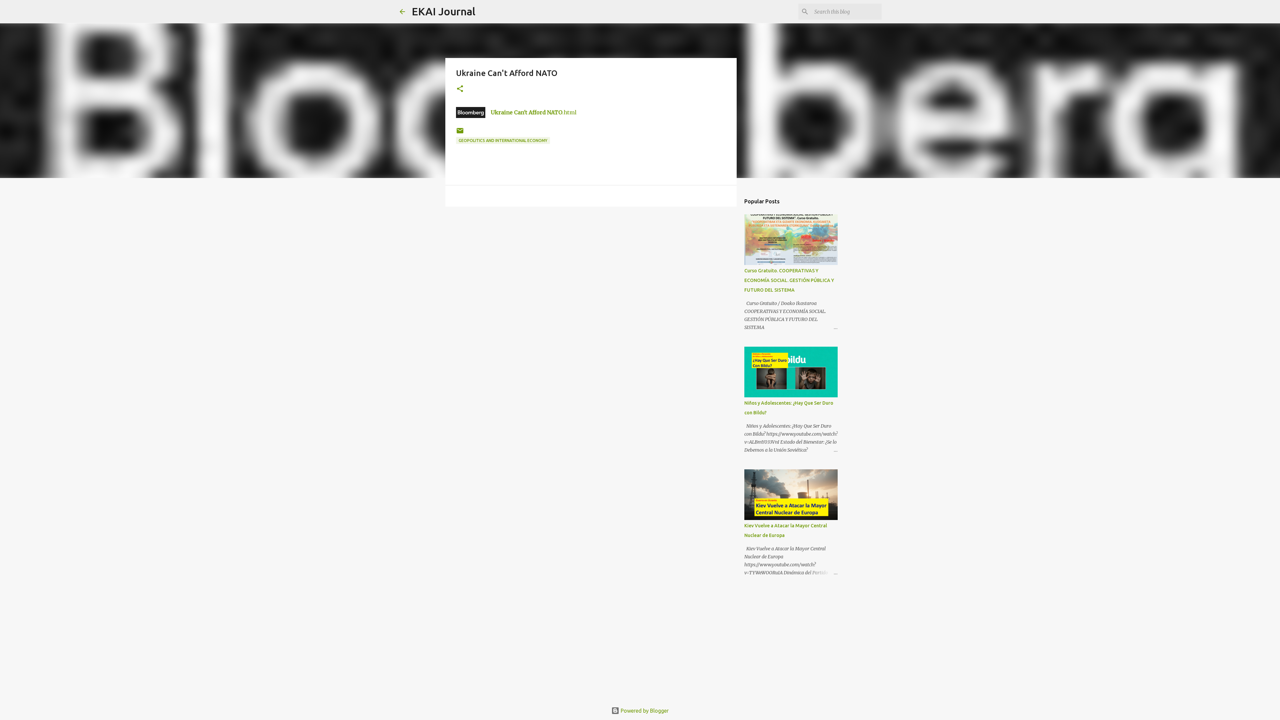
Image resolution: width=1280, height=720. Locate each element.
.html (534, 112)
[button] (460, 89)
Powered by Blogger (644, 711)
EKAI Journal (443, 11)
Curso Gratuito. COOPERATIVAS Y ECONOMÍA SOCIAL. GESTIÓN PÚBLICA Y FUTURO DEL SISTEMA (789, 280)
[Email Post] (460, 133)
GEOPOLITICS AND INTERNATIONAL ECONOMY (503, 140)
